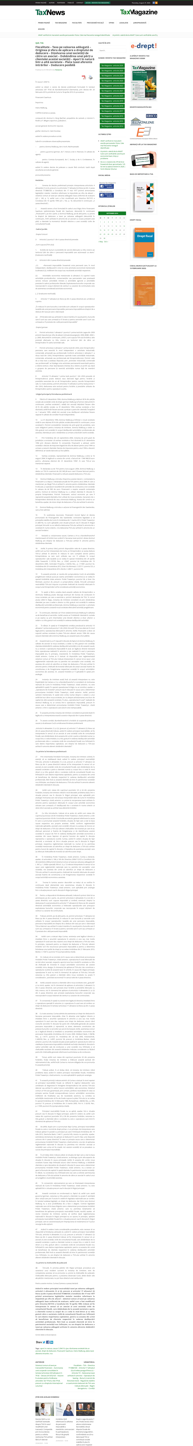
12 (116, 226)
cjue (67, 1348)
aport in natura (46, 1348)
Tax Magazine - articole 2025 (112, 70)
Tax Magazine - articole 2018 (112, 106)
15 (100, 230)
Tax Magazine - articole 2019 (112, 101)
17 (108, 230)
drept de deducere (49, 1351)
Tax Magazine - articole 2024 (112, 75)
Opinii (111, 23)
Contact (79, 3)
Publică (71, 3)
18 (112, 230)
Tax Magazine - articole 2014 (112, 126)
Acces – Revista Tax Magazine (97, 3)
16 (104, 230)
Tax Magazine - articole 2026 (112, 65)
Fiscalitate (77, 23)
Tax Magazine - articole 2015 (112, 121)
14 (124, 226)
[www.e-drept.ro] (144, 46)
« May (100, 241)
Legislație (123, 23)
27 (120, 234)
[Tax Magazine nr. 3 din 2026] (144, 83)
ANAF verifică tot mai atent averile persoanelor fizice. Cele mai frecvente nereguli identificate (74, 35)
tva (51, 1353)
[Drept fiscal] (144, 243)
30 (104, 238)
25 (112, 234)
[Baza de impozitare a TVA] (144, 197)
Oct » (106, 241)
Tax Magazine (61, 23)
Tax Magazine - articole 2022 (112, 85)
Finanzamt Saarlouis (65, 1351)
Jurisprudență (139, 23)
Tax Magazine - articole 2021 (112, 91)
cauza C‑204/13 (59, 1348)
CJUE (37, 43)
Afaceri (41, 29)
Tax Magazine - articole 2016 (112, 116)
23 (104, 234)
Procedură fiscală (95, 23)
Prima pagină (40, 3)
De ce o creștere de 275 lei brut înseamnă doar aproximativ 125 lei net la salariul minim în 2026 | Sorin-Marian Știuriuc (112, 165)
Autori (51, 3)
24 (108, 234)
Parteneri (61, 3)
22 (100, 234)
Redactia (58, 70)
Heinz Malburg (79, 1351)
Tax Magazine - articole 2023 (112, 80)
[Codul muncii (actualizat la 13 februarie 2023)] (144, 291)
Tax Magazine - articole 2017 (112, 111)
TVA (41, 43)
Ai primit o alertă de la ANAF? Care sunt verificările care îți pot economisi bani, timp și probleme (149, 35)
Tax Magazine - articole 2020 (112, 96)
